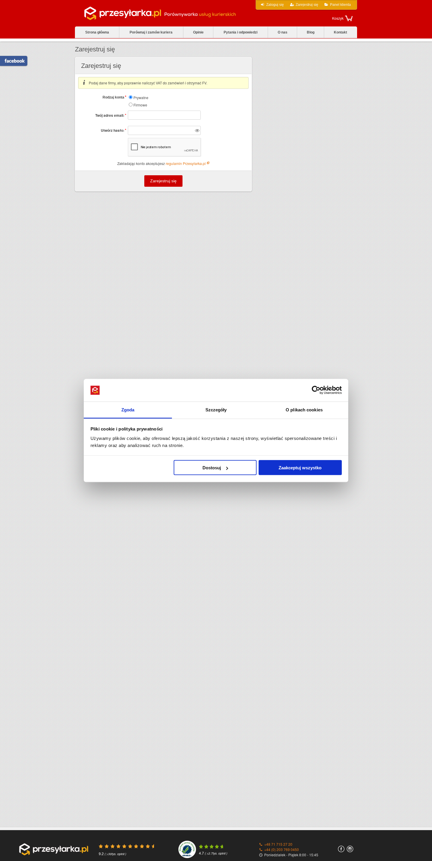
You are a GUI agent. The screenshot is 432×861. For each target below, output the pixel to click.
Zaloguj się (275, 5)
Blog (310, 32)
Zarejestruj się (307, 5)
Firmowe (140, 104)
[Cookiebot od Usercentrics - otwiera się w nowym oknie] (316, 390)
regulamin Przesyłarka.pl (186, 163)
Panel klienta (340, 5)
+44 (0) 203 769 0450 (281, 849)
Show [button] (197, 130)
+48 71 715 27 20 (278, 844)
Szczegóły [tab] (216, 409)
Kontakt (340, 32)
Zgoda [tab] (128, 409)
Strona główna (97, 32)
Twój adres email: (110, 115)
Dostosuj (211, 467)
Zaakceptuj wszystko (300, 467)
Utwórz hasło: (113, 130)
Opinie (198, 32)
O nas (282, 32)
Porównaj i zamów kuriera (151, 32)
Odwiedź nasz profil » (11, 61)
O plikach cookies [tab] (304, 409)
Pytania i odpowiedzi (240, 32)
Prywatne (140, 97)
